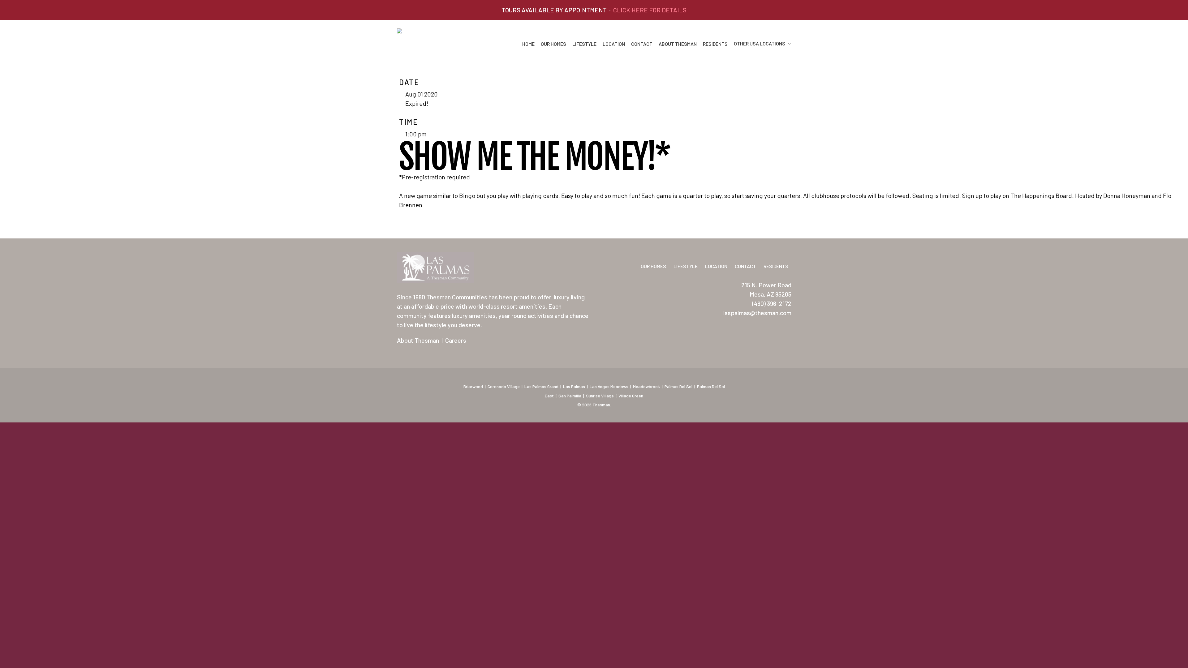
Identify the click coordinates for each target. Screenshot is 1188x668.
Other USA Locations (759, 43)
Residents (715, 43)
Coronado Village (504, 386)
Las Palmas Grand (541, 386)
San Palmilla (569, 395)
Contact (641, 43)
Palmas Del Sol (678, 386)
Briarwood (473, 386)
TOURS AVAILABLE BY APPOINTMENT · (594, 10)
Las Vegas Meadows (609, 386)
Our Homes (553, 43)
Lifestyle (584, 43)
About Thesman (678, 43)
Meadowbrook (646, 386)
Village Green (630, 395)
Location (614, 43)
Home (528, 43)
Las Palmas (574, 386)
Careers (455, 340)
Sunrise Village (600, 395)
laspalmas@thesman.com (757, 312)
